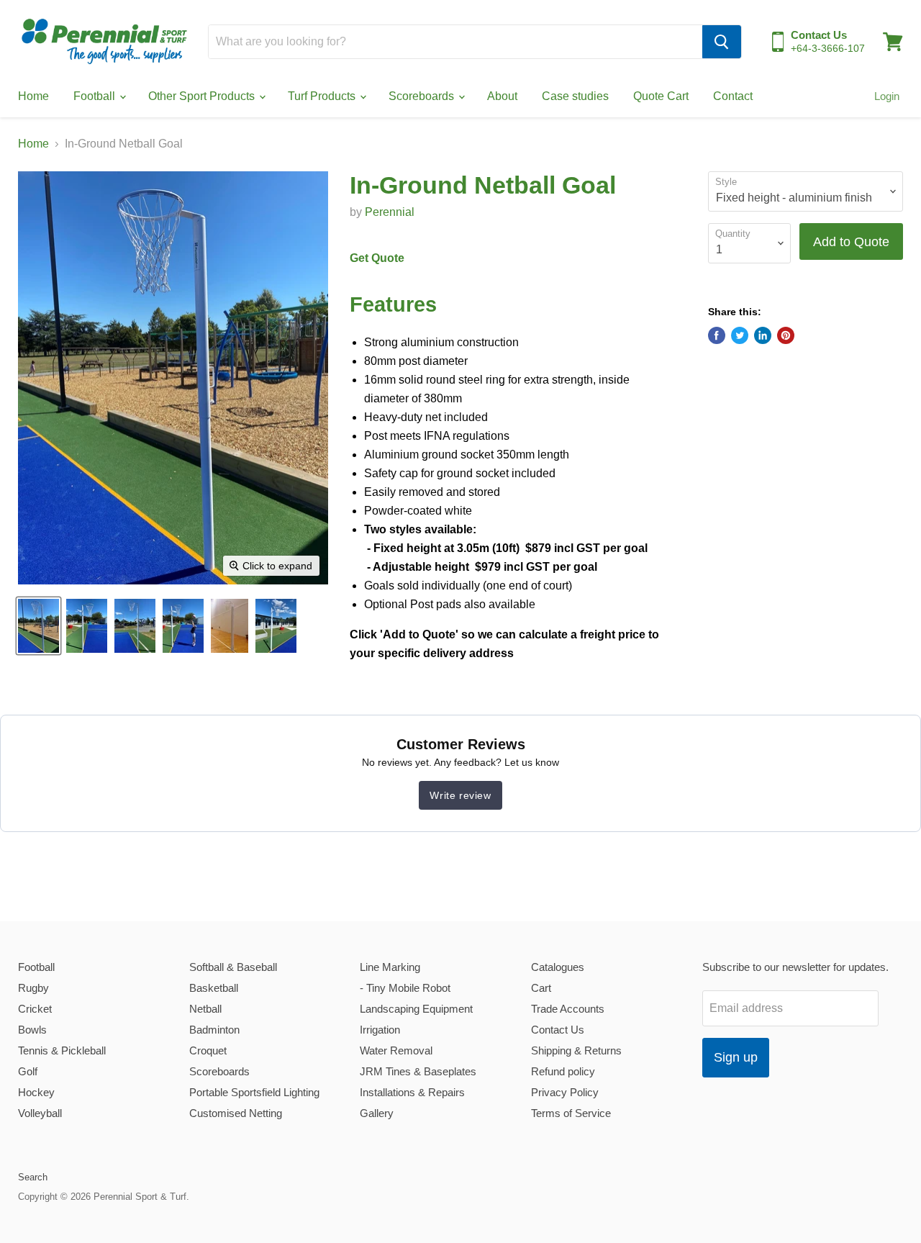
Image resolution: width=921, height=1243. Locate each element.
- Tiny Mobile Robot (405, 988)
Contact (733, 96)
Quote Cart (661, 96)
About (502, 96)
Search (32, 1177)
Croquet (208, 1050)
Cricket (35, 1009)
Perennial (389, 212)
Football (95, 96)
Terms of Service (571, 1113)
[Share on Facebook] (716, 335)
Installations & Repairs (412, 1092)
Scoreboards (423, 96)
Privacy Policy (565, 1092)
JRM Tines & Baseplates (418, 1071)
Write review (460, 795)
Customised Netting (235, 1113)
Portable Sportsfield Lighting (254, 1092)
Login (886, 96)
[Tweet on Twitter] (739, 335)
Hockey (36, 1092)
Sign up (736, 1057)
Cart (541, 988)
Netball (205, 1009)
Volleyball (40, 1113)
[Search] (721, 41)
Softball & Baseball (233, 967)
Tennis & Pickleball (62, 1050)
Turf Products (323, 96)
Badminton (214, 1029)
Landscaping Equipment (416, 1009)
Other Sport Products (203, 96)
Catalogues (557, 967)
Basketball (213, 988)
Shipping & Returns (576, 1050)
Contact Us (557, 1029)
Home (33, 96)
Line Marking (390, 967)
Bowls (32, 1029)
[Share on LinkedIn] (762, 335)
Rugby (33, 988)
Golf (27, 1071)
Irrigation (380, 1029)
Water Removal (396, 1050)
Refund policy (563, 1071)
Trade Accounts (567, 1009)
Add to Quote (851, 241)
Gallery (377, 1113)
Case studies (575, 96)
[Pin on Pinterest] (785, 335)
